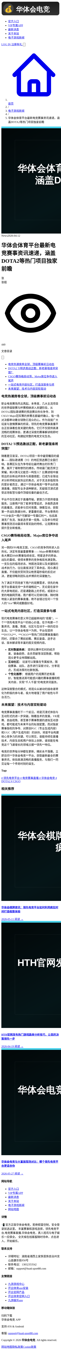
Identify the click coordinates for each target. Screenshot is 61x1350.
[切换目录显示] (2, 357)
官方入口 (13, 21)
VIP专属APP (15, 25)
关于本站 (13, 33)
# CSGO (15, 781)
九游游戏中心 (16, 1284)
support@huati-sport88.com (23, 1333)
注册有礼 (17, 44)
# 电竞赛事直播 (29, 778)
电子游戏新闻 (16, 37)
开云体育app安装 (18, 1288)
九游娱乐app (15, 1300)
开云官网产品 (16, 1292)
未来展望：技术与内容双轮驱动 (27, 388)
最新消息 (13, 29)
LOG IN (6, 44)
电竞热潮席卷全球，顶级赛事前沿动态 (31, 364)
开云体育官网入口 (19, 1296)
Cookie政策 (29, 1346)
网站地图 (13, 1209)
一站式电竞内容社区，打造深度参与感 (31, 384)
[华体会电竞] (30, 14)
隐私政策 (17, 1346)
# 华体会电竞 (47, 778)
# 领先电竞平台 (10, 778)
